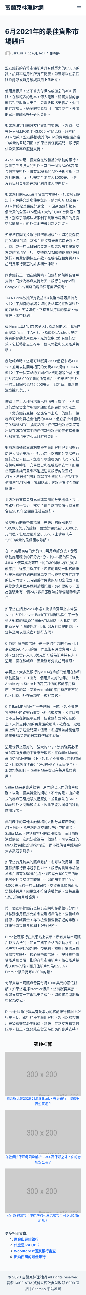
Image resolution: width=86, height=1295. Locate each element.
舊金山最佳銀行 (26, 1239)
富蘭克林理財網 (24, 7)
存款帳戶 (55, 53)
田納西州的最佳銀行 (30, 1257)
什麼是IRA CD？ (27, 1245)
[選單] (79, 8)
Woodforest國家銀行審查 (35, 1251)
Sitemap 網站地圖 (46, 1289)
